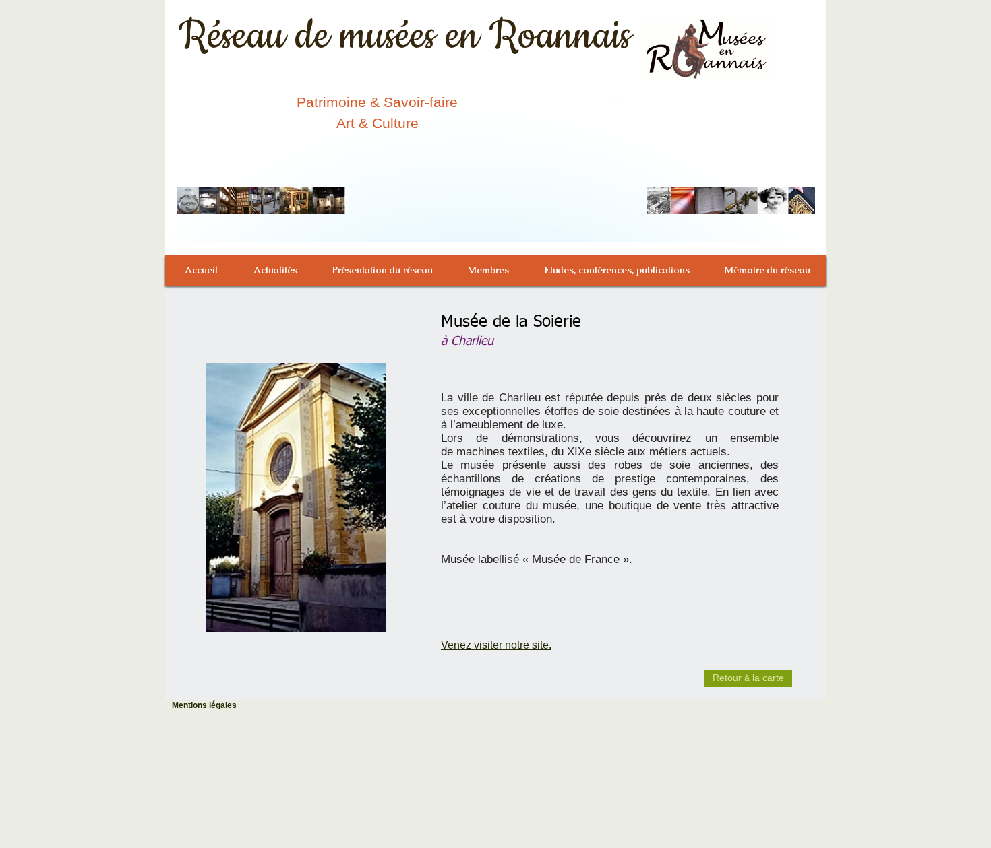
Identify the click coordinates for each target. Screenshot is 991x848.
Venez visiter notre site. (496, 645)
